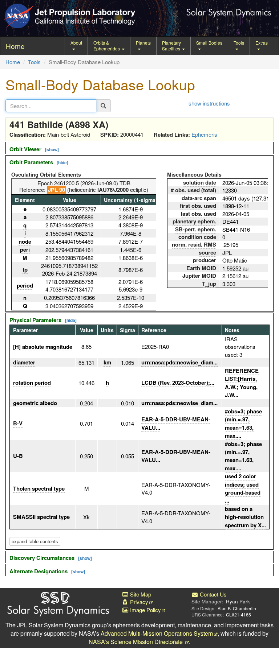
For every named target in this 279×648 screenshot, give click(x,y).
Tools (239, 43)
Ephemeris (204, 134)
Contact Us (212, 594)
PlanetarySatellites (171, 45)
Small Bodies (209, 43)
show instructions (209, 103)
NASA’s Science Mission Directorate (136, 641)
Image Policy (145, 610)
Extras (261, 43)
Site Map (140, 594)
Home (12, 62)
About (76, 43)
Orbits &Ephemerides (107, 45)
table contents (35, 541)
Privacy (138, 602)
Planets (143, 43)
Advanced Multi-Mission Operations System (157, 633)
